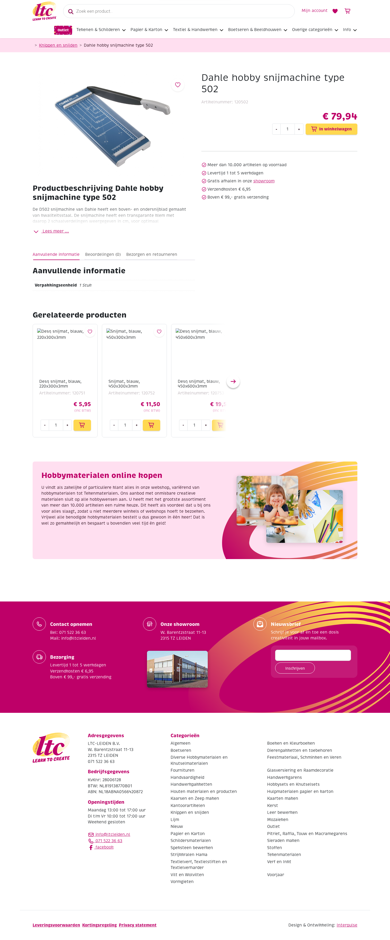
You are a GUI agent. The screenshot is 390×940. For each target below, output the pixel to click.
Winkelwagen (348, 11)
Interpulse (347, 925)
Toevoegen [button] (82, 425)
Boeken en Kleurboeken (291, 743)
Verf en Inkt (279, 861)
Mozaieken (277, 819)
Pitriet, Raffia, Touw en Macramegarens (307, 833)
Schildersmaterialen (191, 840)
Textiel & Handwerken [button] (195, 29)
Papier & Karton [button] (146, 29)
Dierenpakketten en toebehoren (299, 750)
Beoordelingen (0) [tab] (103, 254)
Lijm (175, 819)
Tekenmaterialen (284, 854)
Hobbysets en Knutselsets (293, 784)
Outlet (63, 30)
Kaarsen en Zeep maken (195, 798)
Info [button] (347, 29)
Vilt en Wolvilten (187, 874)
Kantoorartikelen (188, 805)
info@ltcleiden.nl (113, 834)
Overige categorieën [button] (312, 29)
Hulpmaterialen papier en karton (300, 791)
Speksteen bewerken (192, 847)
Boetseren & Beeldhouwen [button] (254, 29)
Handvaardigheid (187, 777)
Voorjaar (275, 874)
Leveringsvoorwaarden (56, 925)
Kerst (272, 805)
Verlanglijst (335, 11)
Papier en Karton (188, 833)
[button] (233, 381)
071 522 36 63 (108, 840)
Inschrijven (295, 668)
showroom (264, 181)
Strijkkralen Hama (189, 854)
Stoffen (274, 847)
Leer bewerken (282, 812)
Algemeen (180, 743)
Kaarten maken (282, 798)
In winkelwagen (335, 128)
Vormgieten (182, 881)
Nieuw (177, 826)
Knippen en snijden (58, 45)
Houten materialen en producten (204, 791)
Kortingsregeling (99, 925)
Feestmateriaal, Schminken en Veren (304, 757)
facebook (104, 847)
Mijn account (315, 10)
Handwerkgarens (284, 777)
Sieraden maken (283, 840)
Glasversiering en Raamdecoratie (300, 770)
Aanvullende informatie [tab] (56, 254)
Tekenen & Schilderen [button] (98, 29)
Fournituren (182, 770)
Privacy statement (138, 925)
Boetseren (181, 750)
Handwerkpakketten (191, 784)
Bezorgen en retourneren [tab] (151, 254)
